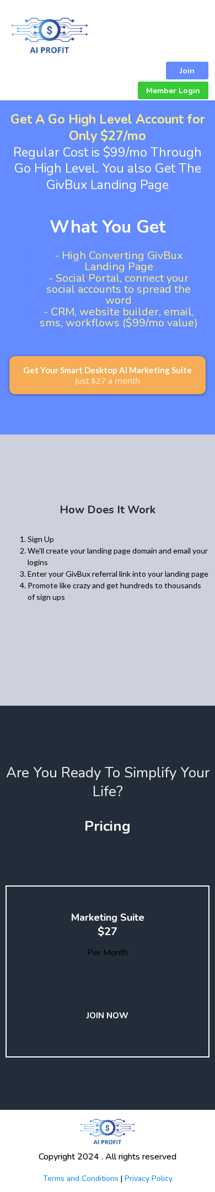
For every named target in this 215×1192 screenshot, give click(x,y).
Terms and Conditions (81, 1178)
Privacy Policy (149, 1178)
